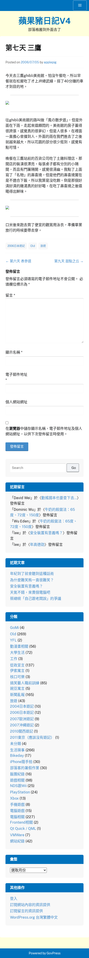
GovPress (53, 953)
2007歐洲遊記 (22, 719)
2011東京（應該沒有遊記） (32, 737)
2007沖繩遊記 (22, 725)
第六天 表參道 (18, 261)
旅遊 (43, 246)
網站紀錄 (17, 841)
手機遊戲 (17, 804)
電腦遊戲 (17, 811)
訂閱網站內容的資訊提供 (30, 905)
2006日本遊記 (16, 246)
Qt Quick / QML (23, 828)
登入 (13, 898)
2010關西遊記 (21, 731)
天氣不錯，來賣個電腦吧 (30, 592)
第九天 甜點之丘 (69, 261)
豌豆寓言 (17, 688)
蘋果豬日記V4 (44, 21)
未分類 (15, 744)
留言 (10, 295)
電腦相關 (17, 817)
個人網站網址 (16, 402)
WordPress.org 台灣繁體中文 (34, 917)
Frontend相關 (21, 822)
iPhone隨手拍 (21, 762)
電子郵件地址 (16, 377)
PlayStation (20, 792)
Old (32, 246)
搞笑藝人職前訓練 (24, 683)
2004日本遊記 (22, 706)
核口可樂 (17, 677)
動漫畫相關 (19, 646)
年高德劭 (37, 544)
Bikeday (17, 755)
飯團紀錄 (17, 774)
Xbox (14, 798)
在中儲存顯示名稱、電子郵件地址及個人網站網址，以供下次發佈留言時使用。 (43, 431)
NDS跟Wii (18, 786)
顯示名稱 (13, 352)
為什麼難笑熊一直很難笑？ (32, 580)
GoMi (14, 627)
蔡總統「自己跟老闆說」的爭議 (35, 598)
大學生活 (17, 652)
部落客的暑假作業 (24, 768)
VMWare (17, 835)
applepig (50, 62)
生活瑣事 (17, 750)
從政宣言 (17, 665)
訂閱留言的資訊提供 (26, 911)
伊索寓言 (17, 670)
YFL (13, 640)
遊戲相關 (17, 780)
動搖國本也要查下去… (59, 498)
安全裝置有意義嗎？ (46, 533)
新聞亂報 (17, 695)
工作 (13, 659)
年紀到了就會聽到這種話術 (32, 573)
